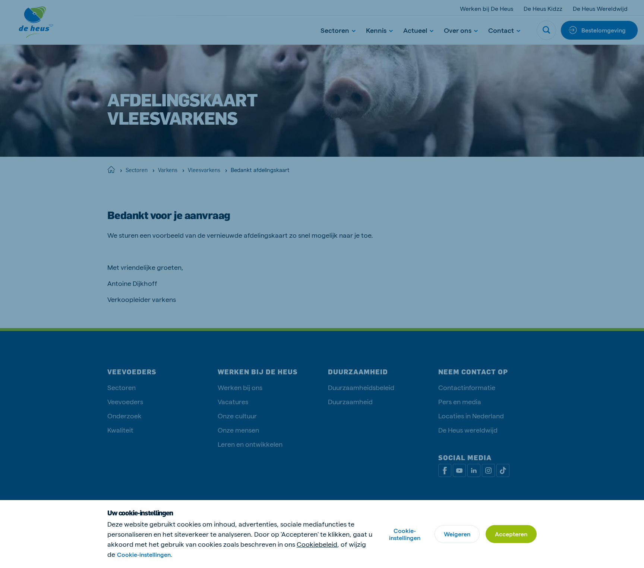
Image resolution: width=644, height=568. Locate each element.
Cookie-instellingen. (144, 554)
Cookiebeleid (317, 544)
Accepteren (511, 533)
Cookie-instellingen (404, 534)
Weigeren (457, 533)
